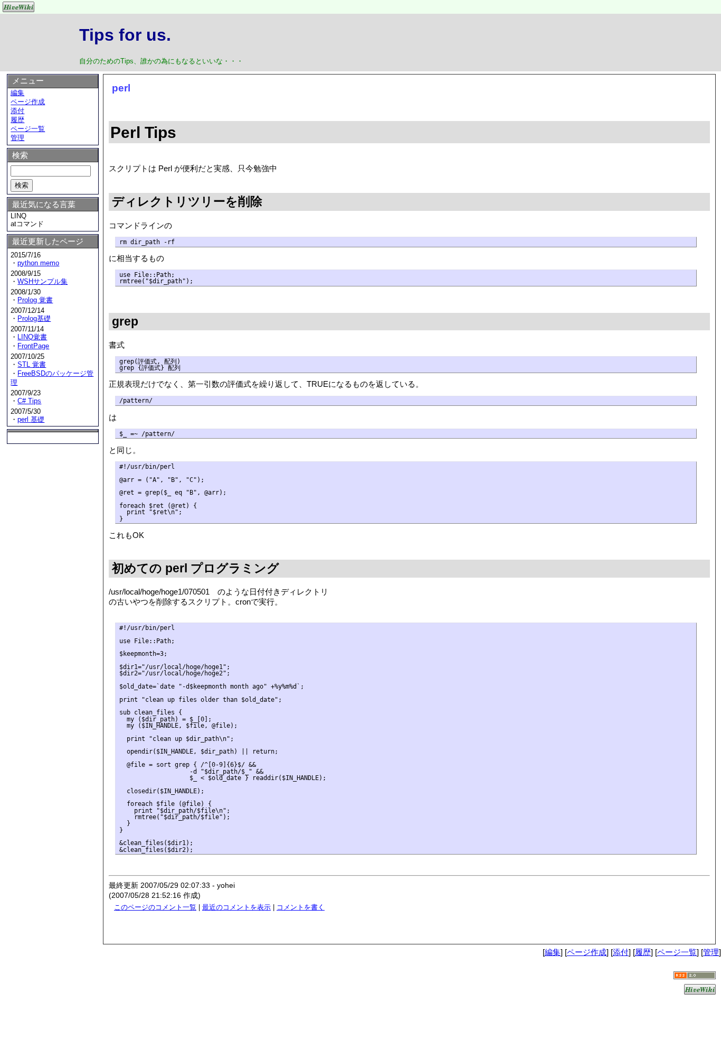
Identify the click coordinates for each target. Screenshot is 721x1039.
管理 (17, 138)
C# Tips (29, 401)
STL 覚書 (31, 364)
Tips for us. (125, 34)
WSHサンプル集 (42, 281)
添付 (17, 111)
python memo (38, 263)
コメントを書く (301, 907)
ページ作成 (28, 102)
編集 (17, 93)
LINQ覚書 (32, 337)
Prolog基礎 (34, 318)
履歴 (17, 120)
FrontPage (33, 346)
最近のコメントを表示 (236, 907)
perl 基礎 (30, 419)
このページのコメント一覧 (155, 907)
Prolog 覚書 (35, 300)
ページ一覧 (28, 129)
